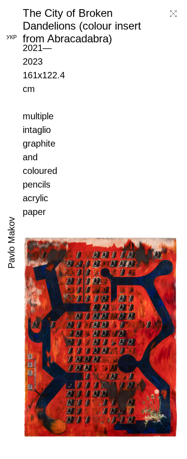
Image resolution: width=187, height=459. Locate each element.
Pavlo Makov (11, 243)
